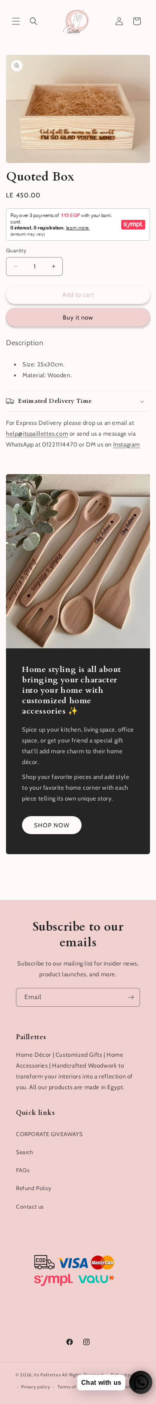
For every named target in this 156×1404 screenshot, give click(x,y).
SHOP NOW (52, 825)
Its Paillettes (47, 1374)
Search (25, 1152)
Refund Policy (34, 1188)
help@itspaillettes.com (37, 433)
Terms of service (75, 1387)
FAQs (23, 1170)
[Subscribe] (131, 997)
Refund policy (125, 1375)
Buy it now (78, 317)
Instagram (126, 444)
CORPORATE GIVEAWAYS (49, 1134)
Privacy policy (35, 1387)
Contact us (30, 1206)
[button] (16, 21)
